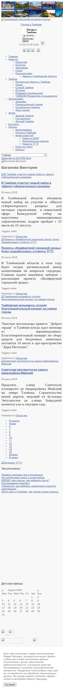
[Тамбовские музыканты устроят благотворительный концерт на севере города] (31, 299)
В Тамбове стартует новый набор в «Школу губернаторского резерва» (26, 184)
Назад (12, 423)
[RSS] (33, 51)
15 (10, 451)
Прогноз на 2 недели (28, 39)
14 (10, 449)
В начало (14, 420)
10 (10, 437)
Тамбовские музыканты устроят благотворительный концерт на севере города (29, 309)
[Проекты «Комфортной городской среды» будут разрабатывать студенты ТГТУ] (31, 242)
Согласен (10, 684)
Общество (21, 236)
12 (10, 443)
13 (10, 446)
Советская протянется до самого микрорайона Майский (24, 371)
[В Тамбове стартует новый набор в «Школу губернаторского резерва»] (31, 177)
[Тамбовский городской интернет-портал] (25, 19)
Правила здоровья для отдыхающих (22, 474)
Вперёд (13, 454)
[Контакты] (12, 642)
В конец (13, 457)
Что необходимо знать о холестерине (23, 477)
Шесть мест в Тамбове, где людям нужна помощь (29, 491)
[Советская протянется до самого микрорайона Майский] (31, 363)
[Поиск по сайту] (38, 51)
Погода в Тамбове (31, 24)
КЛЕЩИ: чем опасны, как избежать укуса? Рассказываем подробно (25, 482)
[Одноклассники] (28, 51)
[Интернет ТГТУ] (11, 462)
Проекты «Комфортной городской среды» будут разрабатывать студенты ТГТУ (31, 249)
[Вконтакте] (24, 51)
